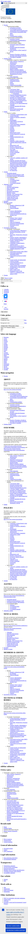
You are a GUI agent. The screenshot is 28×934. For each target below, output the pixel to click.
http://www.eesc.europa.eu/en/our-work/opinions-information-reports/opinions (14, 446)
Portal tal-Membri (14, 208)
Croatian (6, 352)
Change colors (4, 318)
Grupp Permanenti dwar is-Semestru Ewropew (16, 263)
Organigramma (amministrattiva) (18, 40)
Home (5, 827)
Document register (8, 848)
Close (17, 326)
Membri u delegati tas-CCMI (17, 205)
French (5, 350)
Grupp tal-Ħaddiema (15, 212)
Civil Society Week (14, 89)
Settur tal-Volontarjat (15, 222)
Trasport (12, 155)
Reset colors (12, 326)
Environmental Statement (10, 859)
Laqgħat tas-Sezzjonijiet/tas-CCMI (15, 174)
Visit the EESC (7, 840)
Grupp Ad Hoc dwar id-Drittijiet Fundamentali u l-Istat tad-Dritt (18, 266)
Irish (5, 351)
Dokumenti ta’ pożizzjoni (16, 67)
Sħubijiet (12, 107)
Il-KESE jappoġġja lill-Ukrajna (17, 106)
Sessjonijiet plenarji (11, 173)
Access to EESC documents (11, 867)
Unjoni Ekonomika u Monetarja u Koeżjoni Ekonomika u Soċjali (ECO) (18, 232)
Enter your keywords (6, 279)
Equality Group (14, 268)
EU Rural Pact (13, 170)
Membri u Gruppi (8, 202)
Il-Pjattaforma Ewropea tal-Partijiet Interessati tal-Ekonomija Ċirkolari (18, 162)
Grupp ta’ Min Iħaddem (16, 211)
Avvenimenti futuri (14, 180)
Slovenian (6, 368)
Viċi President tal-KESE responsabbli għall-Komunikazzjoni (18, 30)
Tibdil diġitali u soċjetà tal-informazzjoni (16, 122)
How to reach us (8, 839)
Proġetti (12, 83)
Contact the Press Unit (12, 197)
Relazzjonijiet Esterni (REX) (17, 246)
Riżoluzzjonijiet (14, 68)
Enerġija (12, 128)
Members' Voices (11, 192)
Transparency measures (9, 866)
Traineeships (7, 888)
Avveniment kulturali (15, 183)
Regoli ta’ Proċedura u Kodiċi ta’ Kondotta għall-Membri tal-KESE (18, 55)
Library (5, 850)
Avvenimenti (13, 181)
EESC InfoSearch (8, 851)
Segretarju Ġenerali (14, 39)
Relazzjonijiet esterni (15, 132)
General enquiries (8, 842)
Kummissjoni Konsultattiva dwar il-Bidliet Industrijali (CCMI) (18, 248)
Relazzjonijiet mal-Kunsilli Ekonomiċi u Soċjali (16, 109)
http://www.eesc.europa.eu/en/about (12, 389)
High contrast (4, 311)
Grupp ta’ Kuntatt (14, 261)
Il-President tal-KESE (15, 28)
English (5, 344)
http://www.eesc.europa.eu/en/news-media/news (15, 625)
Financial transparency (9, 868)
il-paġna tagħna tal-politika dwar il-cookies (15, 912)
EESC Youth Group (15, 269)
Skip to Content (8, 278)
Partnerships (7, 891)
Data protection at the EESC (11, 858)
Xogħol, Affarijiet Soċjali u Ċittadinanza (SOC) (16, 241)
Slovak (5, 366)
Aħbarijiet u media (8, 184)
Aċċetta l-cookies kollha (13, 926)
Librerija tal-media (11, 199)
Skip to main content (6, 1)
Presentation (16, 93)
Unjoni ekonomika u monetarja (17, 124)
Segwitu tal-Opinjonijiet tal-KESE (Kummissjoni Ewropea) (18, 73)
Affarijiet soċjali (14, 151)
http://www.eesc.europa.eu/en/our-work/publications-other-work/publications (14, 449)
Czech (5, 338)
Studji (11, 82)
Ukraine (6, 275)
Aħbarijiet (9, 185)
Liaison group (7, 899)
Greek (5, 343)
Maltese (6, 359)
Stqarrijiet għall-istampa (12, 187)
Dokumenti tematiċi (15, 81)
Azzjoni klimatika (14, 116)
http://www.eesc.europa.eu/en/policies (13, 519)
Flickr (5, 304)
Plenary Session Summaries (10, 831)
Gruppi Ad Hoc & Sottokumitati (18, 260)
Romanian (6, 365)
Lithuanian (6, 357)
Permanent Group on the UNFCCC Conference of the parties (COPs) (17, 272)
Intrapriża (12, 130)
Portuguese (6, 364)
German (6, 341)
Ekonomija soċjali (14, 225)
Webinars (12, 178)
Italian (5, 355)
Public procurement (8, 890)
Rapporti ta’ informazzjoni (16, 65)
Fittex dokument (14, 76)
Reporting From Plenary (13, 191)
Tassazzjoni (13, 153)
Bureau (12, 34)
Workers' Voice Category (16, 218)
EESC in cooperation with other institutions (14, 898)
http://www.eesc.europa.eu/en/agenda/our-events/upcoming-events (14, 596)
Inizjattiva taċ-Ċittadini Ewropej (18, 97)
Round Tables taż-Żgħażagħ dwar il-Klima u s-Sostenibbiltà (18, 101)
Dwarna (6, 25)
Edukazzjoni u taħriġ (15, 125)
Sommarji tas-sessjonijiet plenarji (18, 71)
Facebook (6, 292)
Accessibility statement (9, 872)
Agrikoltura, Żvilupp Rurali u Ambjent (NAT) (17, 243)
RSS (5, 880)
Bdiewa (12, 220)
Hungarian (6, 354)
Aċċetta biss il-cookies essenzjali (16, 930)
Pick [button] (25, 320)
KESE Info (9, 190)
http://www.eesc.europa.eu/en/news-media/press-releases (13, 629)
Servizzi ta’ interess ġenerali (17, 148)
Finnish (5, 348)
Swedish (6, 369)
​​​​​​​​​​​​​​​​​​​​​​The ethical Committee (15, 57)
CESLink (6, 901)
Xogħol (12, 127)
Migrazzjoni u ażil (14, 145)
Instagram (6, 290)
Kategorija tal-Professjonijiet (17, 223)
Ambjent (12, 131)
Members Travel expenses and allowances (14, 870)
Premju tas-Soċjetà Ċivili (16, 92)
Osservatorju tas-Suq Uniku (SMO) (18, 251)
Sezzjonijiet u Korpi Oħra (10, 227)
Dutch (5, 361)
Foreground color (5, 320)
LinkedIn (6, 289)
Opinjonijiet (13, 64)
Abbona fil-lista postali (12, 198)
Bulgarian (6, 337)
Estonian (6, 347)
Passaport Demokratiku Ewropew (18, 95)
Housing (12, 139)
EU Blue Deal (13, 167)
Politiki (5, 111)
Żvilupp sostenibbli (14, 152)
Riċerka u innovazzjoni (15, 146)
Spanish (6, 345)
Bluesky (6, 298)
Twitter (6, 293)
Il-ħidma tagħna (7, 58)
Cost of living (13, 169)
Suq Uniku (12, 149)
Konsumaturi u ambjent (15, 219)
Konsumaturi (13, 120)
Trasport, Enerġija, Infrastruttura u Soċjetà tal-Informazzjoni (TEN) (18, 238)
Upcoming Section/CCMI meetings (15, 176)
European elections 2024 (16, 90)
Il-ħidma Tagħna (8, 828)
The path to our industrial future (18, 99)
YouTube (6, 309)
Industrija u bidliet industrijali (17, 141)
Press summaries (11, 188)
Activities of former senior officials (12, 871)
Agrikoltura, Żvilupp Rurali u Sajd (18, 114)
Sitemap (6, 879)
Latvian (5, 358)
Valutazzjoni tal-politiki (15, 85)
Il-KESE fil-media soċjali (13, 195)
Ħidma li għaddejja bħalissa (16, 69)
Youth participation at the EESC (18, 166)
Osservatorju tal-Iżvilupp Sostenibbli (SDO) (16, 253)
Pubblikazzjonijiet (14, 79)
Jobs (5, 887)
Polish (5, 362)
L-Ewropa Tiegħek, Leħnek (17, 96)
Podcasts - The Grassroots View (15, 194)
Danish (5, 340)
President (6, 201)
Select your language (6, 327)
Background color (5, 323)
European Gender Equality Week (18, 165)
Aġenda (6, 171)
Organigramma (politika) (16, 36)
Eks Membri (13, 206)
